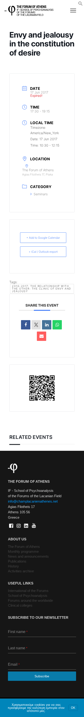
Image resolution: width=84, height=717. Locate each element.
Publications (17, 561)
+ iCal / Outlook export (43, 251)
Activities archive (21, 571)
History (13, 566)
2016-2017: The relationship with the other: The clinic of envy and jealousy (41, 288)
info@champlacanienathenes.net (33, 501)
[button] (80, 5)
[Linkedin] (46, 324)
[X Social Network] (36, 324)
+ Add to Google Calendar (43, 237)
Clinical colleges (20, 605)
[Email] (41, 336)
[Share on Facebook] (25, 324)
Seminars (41, 194)
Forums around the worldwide (30, 600)
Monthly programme (23, 551)
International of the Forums (28, 591)
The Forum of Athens (24, 547)
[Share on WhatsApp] (57, 324)
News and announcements (28, 556)
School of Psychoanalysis (27, 596)
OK (73, 708)
